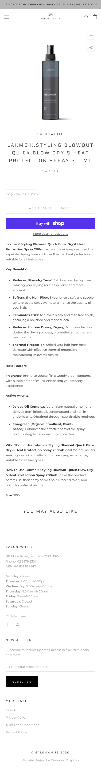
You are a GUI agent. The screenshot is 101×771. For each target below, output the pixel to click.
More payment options (50, 233)
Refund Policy (16, 732)
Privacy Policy (16, 717)
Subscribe (21, 682)
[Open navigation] (6, 16)
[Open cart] (95, 16)
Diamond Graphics (64, 760)
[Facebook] (7, 623)
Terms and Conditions (22, 725)
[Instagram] (17, 623)
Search (11, 710)
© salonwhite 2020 (50, 752)
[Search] (86, 17)
